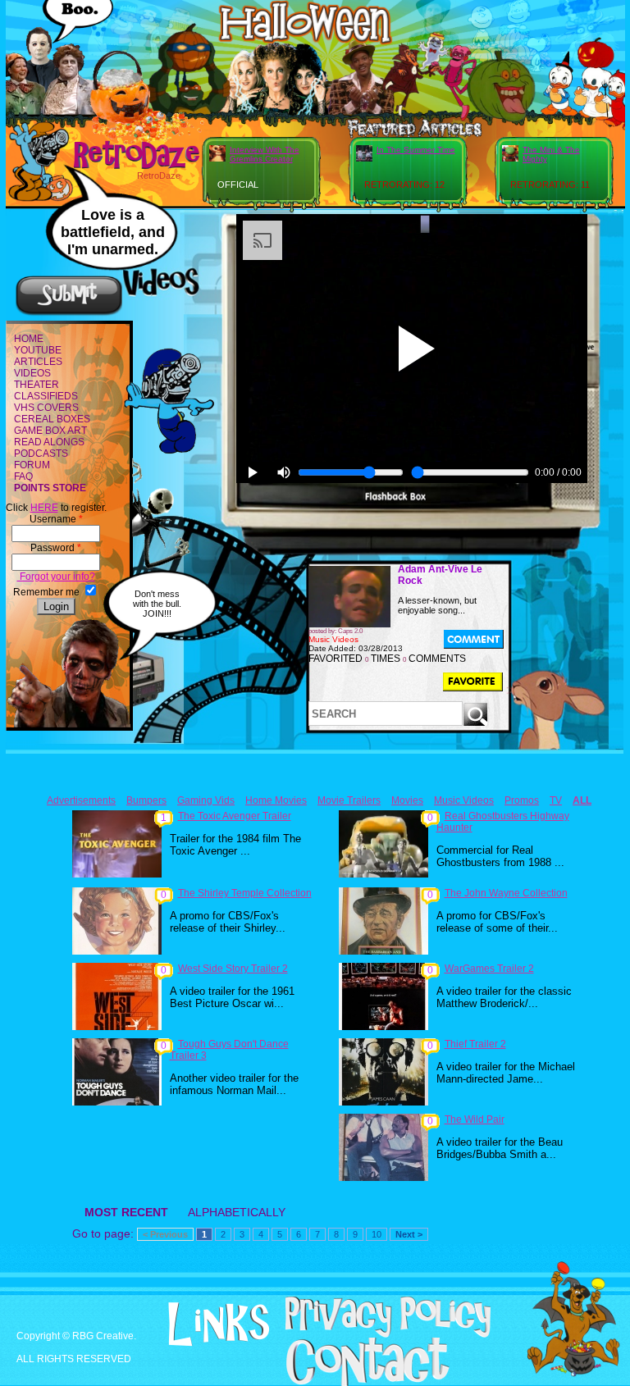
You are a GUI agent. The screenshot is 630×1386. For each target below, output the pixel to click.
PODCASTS (41, 453)
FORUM (32, 465)
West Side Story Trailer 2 (233, 968)
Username (56, 519)
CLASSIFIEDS (46, 396)
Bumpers (146, 800)
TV (556, 800)
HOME (28, 338)
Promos (521, 800)
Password (55, 548)
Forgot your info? (56, 576)
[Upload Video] (69, 313)
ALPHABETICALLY (236, 1212)
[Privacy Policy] (367, 1334)
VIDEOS (32, 373)
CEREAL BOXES (52, 419)
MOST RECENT (126, 1212)
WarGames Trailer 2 (489, 968)
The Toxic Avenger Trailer (234, 816)
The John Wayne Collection (506, 893)
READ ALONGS (49, 442)
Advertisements (81, 800)
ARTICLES (38, 361)
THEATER (36, 384)
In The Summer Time (416, 149)
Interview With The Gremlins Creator (264, 154)
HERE (44, 507)
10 (376, 1234)
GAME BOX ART (50, 430)
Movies (407, 800)
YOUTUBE (38, 350)
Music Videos (464, 800)
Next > (408, 1234)
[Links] (197, 1324)
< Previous (165, 1234)
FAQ (23, 476)
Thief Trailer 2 (475, 1044)
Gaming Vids (206, 800)
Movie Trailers (349, 800)
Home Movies (276, 800)
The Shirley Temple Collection (245, 893)
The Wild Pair (474, 1119)
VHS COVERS (46, 407)
